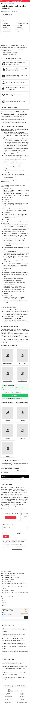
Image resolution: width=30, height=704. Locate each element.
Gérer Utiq (25, 686)
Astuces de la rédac (7, 614)
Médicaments (11, 3)
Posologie (5, 27)
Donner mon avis (11, 517)
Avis (18, 31)
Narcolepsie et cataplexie (9, 54)
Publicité (18, 685)
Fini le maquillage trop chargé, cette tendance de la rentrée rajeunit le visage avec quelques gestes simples (14, 668)
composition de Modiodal (13, 70)
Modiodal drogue (6, 592)
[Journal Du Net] (22, 694)
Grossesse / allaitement (22, 23)
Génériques (19, 25)
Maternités (4, 604)
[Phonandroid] (22, 702)
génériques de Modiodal (12, 64)
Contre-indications (7, 31)
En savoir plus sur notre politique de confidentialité (12, 398)
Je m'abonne (14, 395)
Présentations (20, 27)
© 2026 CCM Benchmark (22, 687)
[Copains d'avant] (8, 699)
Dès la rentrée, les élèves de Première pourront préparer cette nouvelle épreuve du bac (13, 635)
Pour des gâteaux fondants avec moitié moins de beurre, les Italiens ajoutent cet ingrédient (14, 662)
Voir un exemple (24, 613)
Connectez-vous (19, 533)
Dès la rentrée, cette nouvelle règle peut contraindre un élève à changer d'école (15, 652)
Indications (5, 23)
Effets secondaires (7, 29)
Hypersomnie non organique (10, 52)
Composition (20, 29)
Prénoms (4, 598)
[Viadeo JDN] (22, 699)
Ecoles (3, 600)
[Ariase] (8, 702)
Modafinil (3, 479)
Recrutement (23, 685)
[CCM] (8, 694)
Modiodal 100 (5, 581)
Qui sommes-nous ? (8, 685)
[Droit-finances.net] (22, 697)
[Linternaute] (8, 696)
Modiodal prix (5, 579)
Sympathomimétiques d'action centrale (10, 47)
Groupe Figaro (13, 687)
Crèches (4, 602)
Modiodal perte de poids (8, 577)
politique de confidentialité (17, 549)
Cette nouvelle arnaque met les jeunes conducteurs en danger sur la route (14, 678)
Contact (14, 685)
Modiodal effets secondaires (9, 583)
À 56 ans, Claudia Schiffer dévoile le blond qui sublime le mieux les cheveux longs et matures (13, 639)
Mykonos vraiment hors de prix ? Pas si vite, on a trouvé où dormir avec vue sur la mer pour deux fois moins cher (14, 630)
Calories (4, 605)
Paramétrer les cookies (17, 686)
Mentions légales (6, 687)
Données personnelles (7, 686)
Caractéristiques (6, 25)
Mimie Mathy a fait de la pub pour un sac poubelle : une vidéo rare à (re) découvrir (14, 673)
